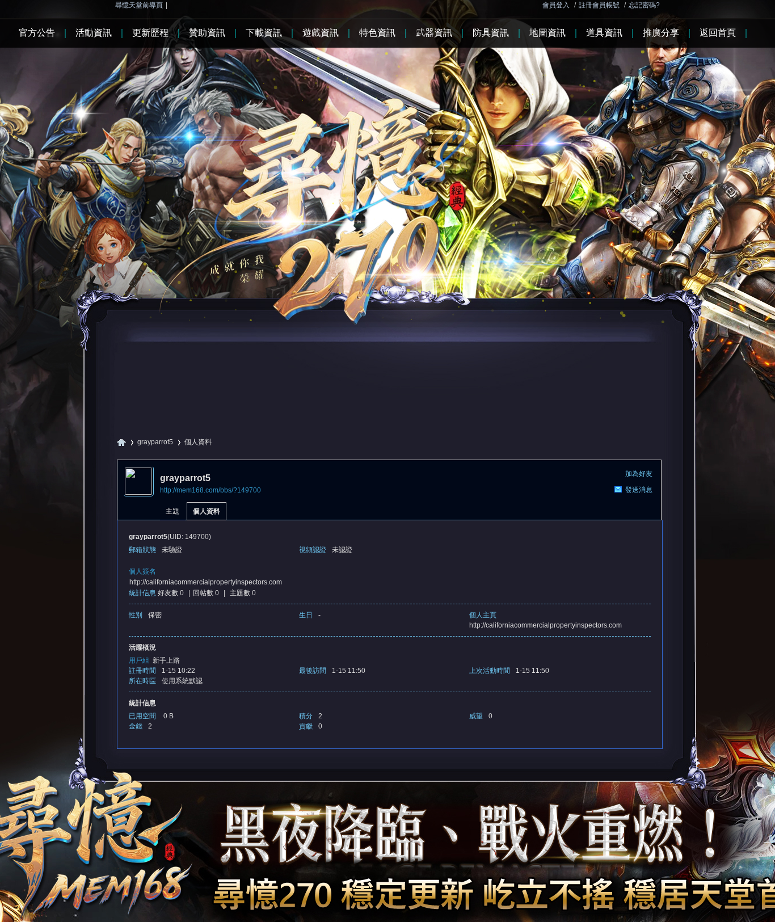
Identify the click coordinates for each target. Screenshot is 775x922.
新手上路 (166, 660)
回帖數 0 (206, 593)
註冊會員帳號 (599, 5)
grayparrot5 (155, 442)
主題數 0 (243, 593)
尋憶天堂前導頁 (139, 5)
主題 (172, 511)
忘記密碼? (644, 5)
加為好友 (638, 474)
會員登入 (556, 5)
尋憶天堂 (121, 442)
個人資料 (206, 511)
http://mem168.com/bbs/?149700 (210, 490)
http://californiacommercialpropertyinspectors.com (205, 582)
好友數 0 (171, 593)
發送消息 (638, 490)
